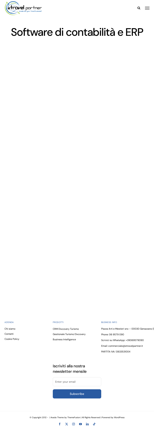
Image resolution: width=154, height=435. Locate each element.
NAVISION (112, 125)
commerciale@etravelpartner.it (125, 345)
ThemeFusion (73, 417)
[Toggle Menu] (147, 8)
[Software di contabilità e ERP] (39, 67)
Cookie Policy (12, 339)
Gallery (42, 67)
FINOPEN (36, 242)
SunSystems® (36, 125)
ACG (36, 183)
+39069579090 (135, 340)
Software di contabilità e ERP (22, 87)
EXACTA (36, 67)
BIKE (112, 183)
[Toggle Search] (138, 7)
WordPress (119, 417)
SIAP (112, 67)
